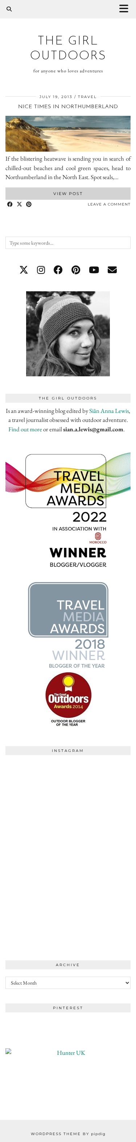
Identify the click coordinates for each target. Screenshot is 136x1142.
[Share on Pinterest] (29, 205)
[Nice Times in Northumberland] (68, 149)
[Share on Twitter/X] (19, 205)
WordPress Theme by (68, 1134)
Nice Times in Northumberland (68, 107)
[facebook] (58, 270)
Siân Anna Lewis (109, 411)
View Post (68, 193)
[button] (126, 9)
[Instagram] (36, 790)
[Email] (112, 270)
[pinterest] (75, 270)
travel (87, 96)
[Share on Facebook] (10, 205)
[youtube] (94, 270)
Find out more (25, 429)
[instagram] (41, 270)
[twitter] (23, 270)
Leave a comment (109, 204)
